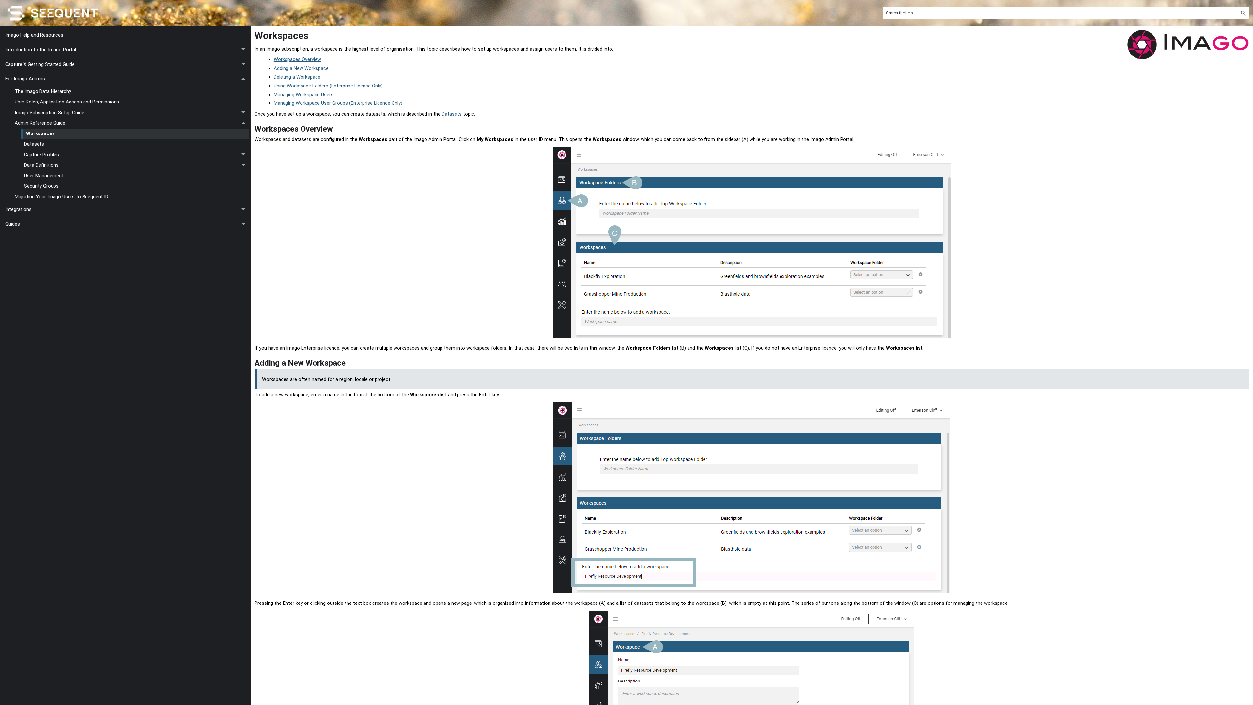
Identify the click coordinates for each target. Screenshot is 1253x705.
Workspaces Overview (297, 59)
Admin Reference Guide (40, 123)
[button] (1243, 13)
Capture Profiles (41, 155)
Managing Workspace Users (303, 95)
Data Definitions (41, 165)
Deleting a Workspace (297, 77)
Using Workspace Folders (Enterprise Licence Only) (328, 86)
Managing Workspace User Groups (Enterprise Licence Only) (338, 103)
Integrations (18, 209)
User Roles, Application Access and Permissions (67, 102)
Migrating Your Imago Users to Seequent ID (61, 197)
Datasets (34, 144)
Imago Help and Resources (34, 35)
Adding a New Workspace (301, 68)
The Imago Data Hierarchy (43, 91)
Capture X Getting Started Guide (40, 64)
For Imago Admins (25, 79)
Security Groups (41, 186)
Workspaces (40, 133)
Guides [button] (12, 224)
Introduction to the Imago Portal (40, 50)
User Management (44, 176)
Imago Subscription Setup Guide (49, 113)
